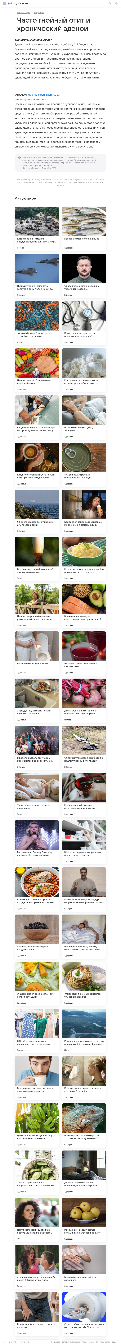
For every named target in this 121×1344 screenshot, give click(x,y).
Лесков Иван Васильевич (44, 94)
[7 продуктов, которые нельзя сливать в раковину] (37, 701)
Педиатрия (39, 12)
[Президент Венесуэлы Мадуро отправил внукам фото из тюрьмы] (84, 889)
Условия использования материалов (78, 1342)
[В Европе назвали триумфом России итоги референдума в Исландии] (37, 748)
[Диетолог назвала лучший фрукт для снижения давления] (37, 1125)
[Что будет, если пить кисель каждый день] (84, 653)
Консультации (23, 12)
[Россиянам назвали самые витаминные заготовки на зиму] (84, 1220)
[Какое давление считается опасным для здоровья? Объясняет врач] (84, 323)
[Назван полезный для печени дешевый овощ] (37, 370)
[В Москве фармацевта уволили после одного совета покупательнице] (84, 842)
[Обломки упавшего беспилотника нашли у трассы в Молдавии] (84, 748)
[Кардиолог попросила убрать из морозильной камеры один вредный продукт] (84, 512)
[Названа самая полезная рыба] (84, 229)
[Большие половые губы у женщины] (84, 417)
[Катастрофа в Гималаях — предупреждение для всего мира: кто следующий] (37, 229)
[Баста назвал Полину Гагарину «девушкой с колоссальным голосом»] (37, 842)
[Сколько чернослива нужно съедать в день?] (37, 937)
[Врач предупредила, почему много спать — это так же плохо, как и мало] (84, 937)
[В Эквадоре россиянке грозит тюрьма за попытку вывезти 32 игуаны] (84, 1125)
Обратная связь (103, 1342)
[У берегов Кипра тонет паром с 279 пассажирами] (37, 512)
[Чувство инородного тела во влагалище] (37, 795)
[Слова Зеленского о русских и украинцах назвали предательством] (84, 276)
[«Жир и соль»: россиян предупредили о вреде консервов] (84, 465)
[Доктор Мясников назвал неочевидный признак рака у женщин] (84, 1173)
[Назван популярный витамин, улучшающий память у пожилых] (37, 606)
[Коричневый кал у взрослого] (37, 653)
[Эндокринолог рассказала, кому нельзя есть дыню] (37, 984)
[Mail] (10, 3)
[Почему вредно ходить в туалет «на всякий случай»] (84, 1078)
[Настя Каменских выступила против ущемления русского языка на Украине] (37, 1220)
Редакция (55, 1342)
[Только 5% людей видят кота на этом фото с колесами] (37, 323)
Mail (4, 1342)
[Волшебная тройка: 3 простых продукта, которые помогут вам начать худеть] (37, 889)
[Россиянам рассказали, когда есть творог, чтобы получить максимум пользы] (84, 370)
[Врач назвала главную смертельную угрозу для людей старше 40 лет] (84, 606)
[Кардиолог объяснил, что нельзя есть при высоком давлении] (37, 465)
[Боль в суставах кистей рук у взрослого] (84, 1267)
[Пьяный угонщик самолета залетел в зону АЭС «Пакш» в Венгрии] (37, 276)
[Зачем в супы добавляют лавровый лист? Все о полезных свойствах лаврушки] (37, 1173)
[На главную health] (20, 3)
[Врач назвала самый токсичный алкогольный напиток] (37, 559)
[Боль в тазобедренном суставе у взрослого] (37, 1314)
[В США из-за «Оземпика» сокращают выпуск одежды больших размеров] (37, 1031)
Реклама (25, 1342)
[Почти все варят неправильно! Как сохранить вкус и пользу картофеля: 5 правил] (84, 559)
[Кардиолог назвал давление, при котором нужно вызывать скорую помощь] (37, 417)
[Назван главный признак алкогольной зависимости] (84, 795)
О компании (14, 1342)
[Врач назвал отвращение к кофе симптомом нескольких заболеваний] (37, 1078)
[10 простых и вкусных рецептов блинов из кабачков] (84, 984)
